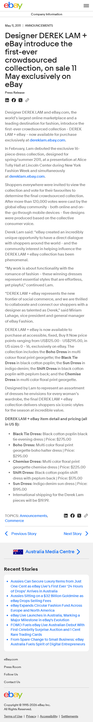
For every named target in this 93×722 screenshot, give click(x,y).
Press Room (12, 667)
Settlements (69, 716)
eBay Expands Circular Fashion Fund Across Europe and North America (46, 608)
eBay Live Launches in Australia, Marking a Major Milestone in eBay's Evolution (45, 618)
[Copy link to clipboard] (27, 100)
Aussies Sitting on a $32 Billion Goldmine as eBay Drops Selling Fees (47, 598)
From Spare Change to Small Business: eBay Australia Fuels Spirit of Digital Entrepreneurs (48, 642)
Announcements (33, 516)
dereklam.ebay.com (47, 140)
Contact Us (12, 682)
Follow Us (11, 674)
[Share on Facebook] (14, 100)
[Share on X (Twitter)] (20, 100)
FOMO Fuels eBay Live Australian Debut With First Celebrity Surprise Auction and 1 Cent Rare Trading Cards (48, 630)
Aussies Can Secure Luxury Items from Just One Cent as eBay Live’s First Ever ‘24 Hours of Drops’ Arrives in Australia (47, 586)
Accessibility (49, 716)
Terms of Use (13, 716)
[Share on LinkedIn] (7, 100)
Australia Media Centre (50, 551)
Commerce (14, 520)
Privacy (31, 716)
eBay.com (11, 659)
